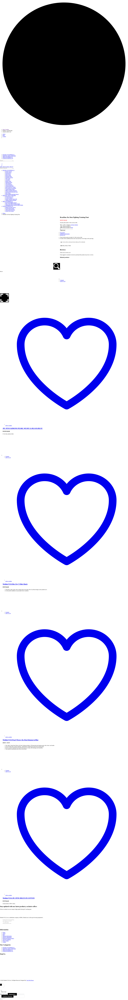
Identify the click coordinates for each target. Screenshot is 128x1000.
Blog (4, 135)
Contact (4, 136)
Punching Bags (8, 176)
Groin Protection (8, 184)
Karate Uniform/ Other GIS (11, 199)
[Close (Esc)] (4, 998)
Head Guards (8, 175)
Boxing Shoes (8, 172)
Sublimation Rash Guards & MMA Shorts (14, 205)
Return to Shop (12, 994)
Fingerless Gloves (9, 177)
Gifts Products (8, 183)
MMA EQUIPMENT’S (8, 157)
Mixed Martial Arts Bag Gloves (12, 194)
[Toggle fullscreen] (1, 998)
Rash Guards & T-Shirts (10, 187)
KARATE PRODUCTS (8, 158)
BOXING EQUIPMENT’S (8, 154)
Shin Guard (7, 178)
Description (62, 232)
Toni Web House (30, 980)
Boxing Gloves (8, 171)
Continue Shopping (7, 996)
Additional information (65, 233)
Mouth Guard (8, 181)
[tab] (65, 232)
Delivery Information (7, 937)
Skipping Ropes (8, 182)
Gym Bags (7, 180)
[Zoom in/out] (0, 998)
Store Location (6, 129)
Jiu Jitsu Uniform (9, 197)
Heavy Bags (8, 193)
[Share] (3, 998)
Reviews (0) (62, 235)
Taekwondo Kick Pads (10, 209)
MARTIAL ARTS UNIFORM (9, 155)
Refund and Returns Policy (8, 938)
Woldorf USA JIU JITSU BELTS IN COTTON (19, 898)
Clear (72, 227)
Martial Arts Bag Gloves (10, 207)
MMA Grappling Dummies (11, 190)
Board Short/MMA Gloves (11, 202)
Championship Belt (9, 185)
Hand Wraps (8, 174)
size (61, 226)
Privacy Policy (6, 940)
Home (4, 213)
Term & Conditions (7, 939)
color (61, 227)
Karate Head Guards (9, 208)
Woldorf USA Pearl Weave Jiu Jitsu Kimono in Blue (20, 740)
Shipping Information (7, 936)
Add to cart (63, 230)
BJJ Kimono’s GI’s (9, 196)
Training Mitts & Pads (10, 189)
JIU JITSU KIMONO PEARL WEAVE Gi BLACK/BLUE (22, 428)
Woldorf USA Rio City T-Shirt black (15, 584)
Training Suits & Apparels (10, 200)
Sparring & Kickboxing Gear (11, 191)
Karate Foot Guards (9, 211)
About (4, 134)
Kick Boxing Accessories (10, 188)
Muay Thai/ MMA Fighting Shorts (12, 203)
